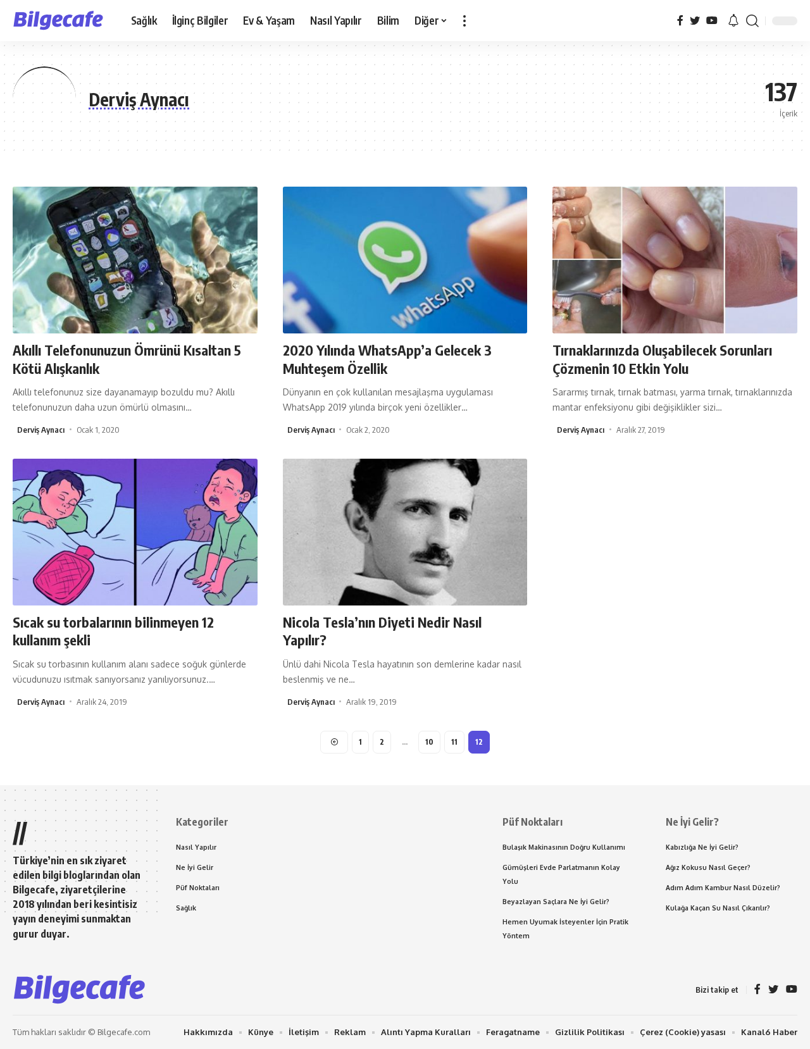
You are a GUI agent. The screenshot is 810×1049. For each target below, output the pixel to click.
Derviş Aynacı (41, 430)
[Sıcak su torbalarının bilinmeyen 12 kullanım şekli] (135, 532)
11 (454, 742)
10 (429, 742)
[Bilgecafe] (62, 21)
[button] (464, 20)
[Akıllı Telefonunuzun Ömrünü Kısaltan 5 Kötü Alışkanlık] (135, 260)
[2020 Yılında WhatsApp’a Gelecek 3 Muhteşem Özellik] (405, 260)
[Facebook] (680, 20)
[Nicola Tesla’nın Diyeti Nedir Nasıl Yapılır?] (405, 532)
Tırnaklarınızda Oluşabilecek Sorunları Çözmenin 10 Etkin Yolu (662, 359)
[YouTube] (712, 20)
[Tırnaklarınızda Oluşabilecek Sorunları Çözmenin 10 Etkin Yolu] (674, 260)
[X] (695, 20)
